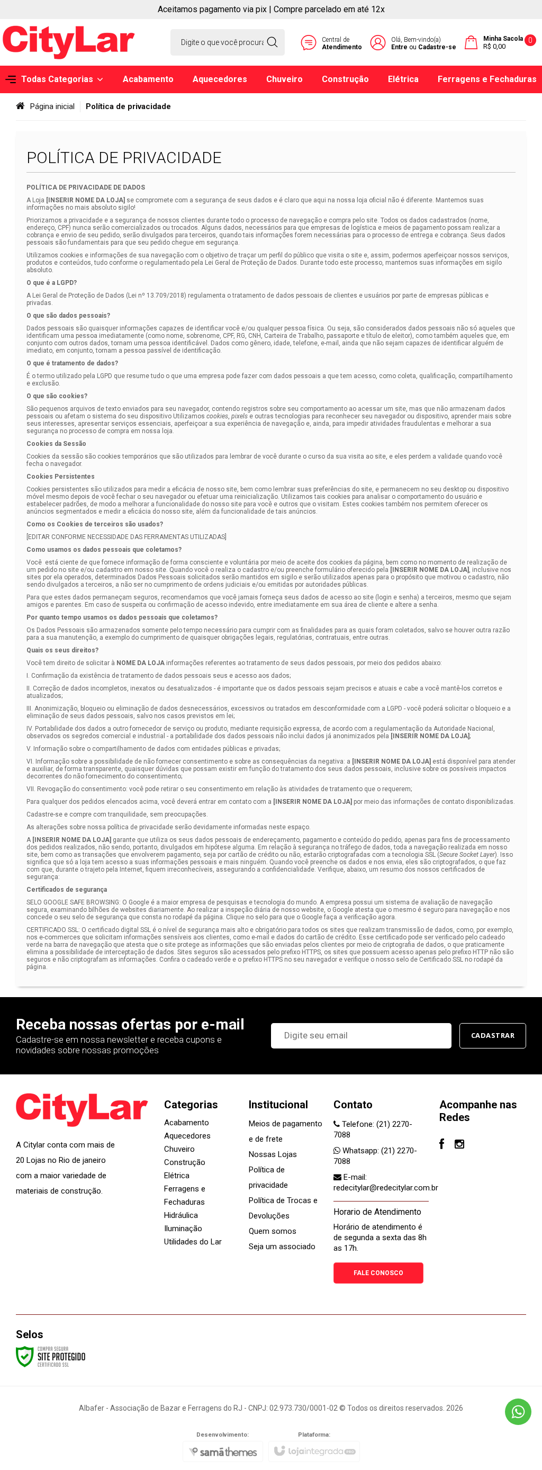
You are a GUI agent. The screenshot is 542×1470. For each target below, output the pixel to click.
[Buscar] (272, 42)
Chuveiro (179, 1149)
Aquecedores (187, 1136)
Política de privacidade (268, 1177)
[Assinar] (493, 1035)
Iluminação (183, 1228)
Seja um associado (282, 1246)
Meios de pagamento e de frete (285, 1131)
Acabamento (186, 1122)
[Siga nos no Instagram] (459, 1145)
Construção (184, 1162)
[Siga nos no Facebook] (441, 1145)
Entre (399, 47)
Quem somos (272, 1231)
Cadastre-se (437, 47)
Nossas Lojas (273, 1154)
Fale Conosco (378, 1273)
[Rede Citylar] (69, 42)
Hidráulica (181, 1215)
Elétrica (176, 1175)
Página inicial (52, 106)
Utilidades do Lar (193, 1242)
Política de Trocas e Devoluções (283, 1208)
